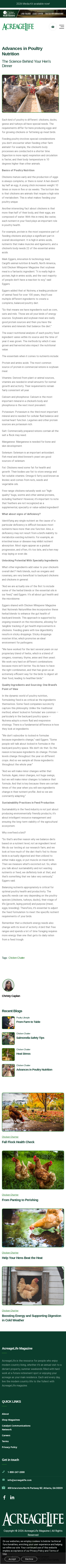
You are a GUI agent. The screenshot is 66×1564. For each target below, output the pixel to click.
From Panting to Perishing (20, 1200)
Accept (12, 1558)
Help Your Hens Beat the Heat (22, 1258)
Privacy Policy (9, 1447)
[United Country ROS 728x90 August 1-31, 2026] (33, 14)
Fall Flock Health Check (18, 1142)
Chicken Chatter (16, 957)
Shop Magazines (11, 1419)
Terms (5, 1441)
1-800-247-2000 (16, 1472)
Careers (6, 1435)
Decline (29, 1558)
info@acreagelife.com (20, 1480)
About (5, 1413)
